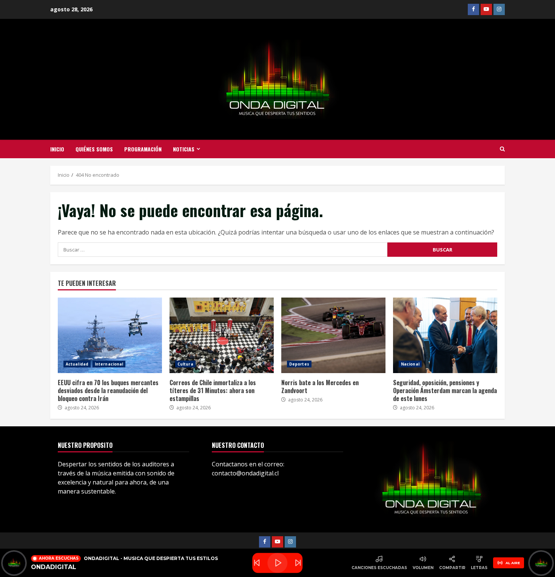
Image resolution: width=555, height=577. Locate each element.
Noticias (183, 149)
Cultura (185, 364)
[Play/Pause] (277, 563)
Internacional (109, 364)
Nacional (410, 364)
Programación (143, 149)
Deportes (299, 364)
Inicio (57, 149)
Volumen (423, 567)
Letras (479, 567)
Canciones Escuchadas (379, 567)
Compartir (452, 567)
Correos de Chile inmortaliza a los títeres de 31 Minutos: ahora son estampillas (222, 335)
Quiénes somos (94, 149)
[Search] (502, 149)
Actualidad (77, 364)
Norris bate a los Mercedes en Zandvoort (333, 335)
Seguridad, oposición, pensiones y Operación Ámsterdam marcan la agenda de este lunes (445, 335)
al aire (513, 563)
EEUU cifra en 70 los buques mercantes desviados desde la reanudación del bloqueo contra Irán (110, 335)
